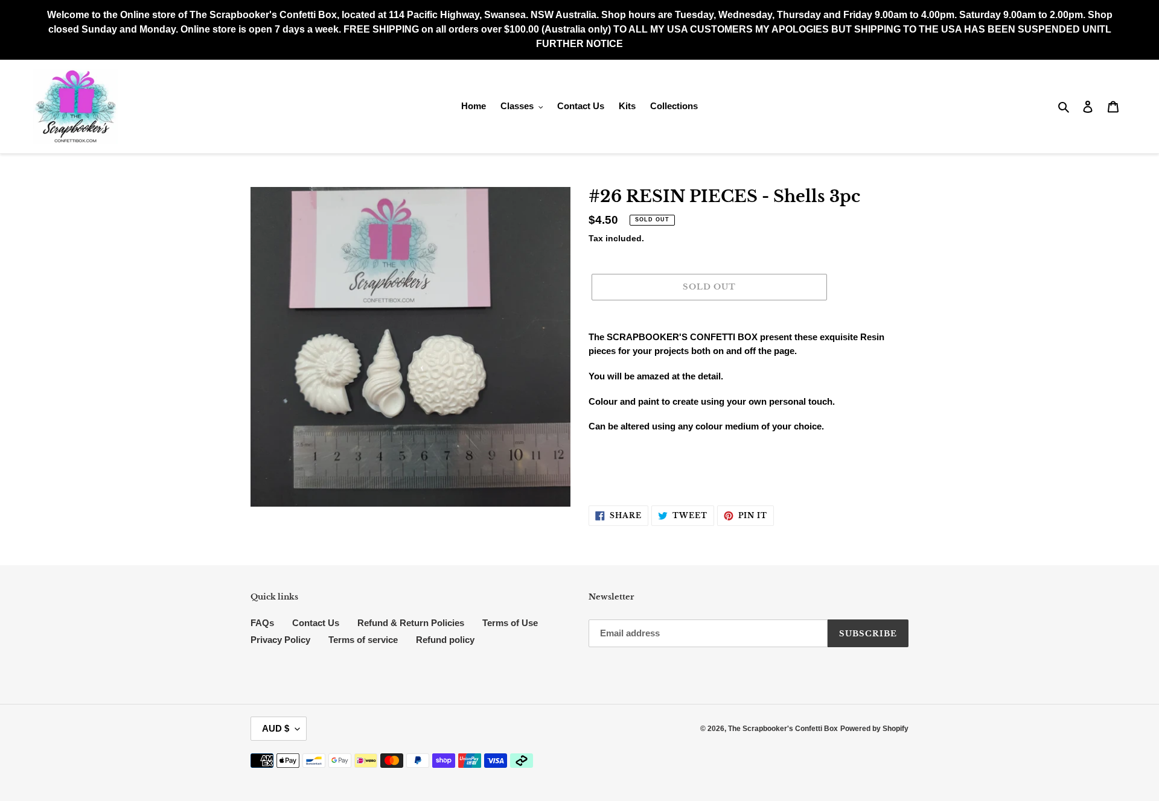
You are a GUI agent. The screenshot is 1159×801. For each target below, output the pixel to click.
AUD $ (275, 728)
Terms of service (363, 640)
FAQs (262, 623)
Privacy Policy (280, 640)
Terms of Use (510, 623)
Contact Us (315, 623)
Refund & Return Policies (410, 623)
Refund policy (445, 640)
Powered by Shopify (874, 728)
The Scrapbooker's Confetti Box (783, 728)
